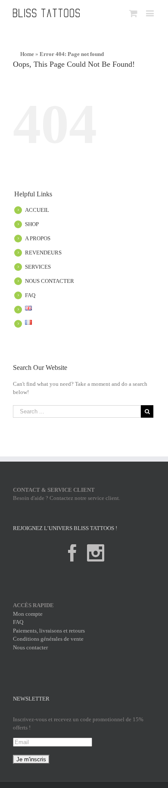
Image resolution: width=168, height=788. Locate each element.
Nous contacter (30, 647)
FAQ (30, 295)
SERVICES (38, 267)
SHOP (32, 224)
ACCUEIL (37, 210)
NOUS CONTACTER (49, 281)
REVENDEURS (43, 252)
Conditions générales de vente (48, 639)
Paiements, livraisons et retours (49, 630)
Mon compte (28, 614)
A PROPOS (37, 238)
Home (27, 54)
